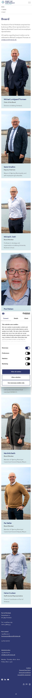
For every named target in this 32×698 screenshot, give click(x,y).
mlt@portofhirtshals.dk (8, 40)
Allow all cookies (16, 371)
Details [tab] (16, 318)
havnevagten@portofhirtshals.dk (10, 636)
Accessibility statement (24, 675)
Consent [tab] (5, 318)
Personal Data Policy (25, 670)
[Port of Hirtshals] (8, 2)
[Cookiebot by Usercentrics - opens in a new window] (23, 313)
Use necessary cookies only (16, 383)
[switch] (27, 353)
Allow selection (16, 377)
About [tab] (26, 318)
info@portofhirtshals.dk (8, 655)
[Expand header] (29, 2)
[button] (16, 694)
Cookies (28, 668)
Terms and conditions (25, 672)
